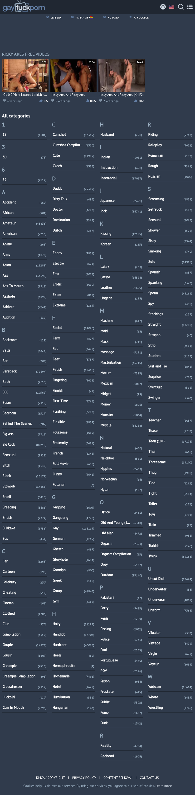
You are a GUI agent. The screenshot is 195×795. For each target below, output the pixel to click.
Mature (121, 373)
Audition (24, 317)
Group (73, 590)
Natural (121, 447)
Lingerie (121, 298)
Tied (170, 483)
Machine (121, 320)
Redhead (121, 756)
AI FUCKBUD (141, 17)
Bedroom (24, 413)
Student (170, 355)
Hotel (73, 686)
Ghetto (73, 549)
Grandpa (73, 570)
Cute (73, 155)
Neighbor (121, 458)
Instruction (121, 167)
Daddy (73, 188)
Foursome (73, 432)
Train (170, 524)
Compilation (24, 634)
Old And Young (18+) (121, 522)
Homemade (73, 676)
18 (24, 134)
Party (121, 608)
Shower (170, 230)
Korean (121, 244)
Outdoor (121, 575)
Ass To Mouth (24, 286)
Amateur (24, 223)
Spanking (170, 282)
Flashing (73, 411)
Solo (170, 261)
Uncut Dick (170, 578)
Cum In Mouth (24, 707)
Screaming (170, 199)
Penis (121, 618)
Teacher (170, 420)
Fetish (73, 369)
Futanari (73, 484)
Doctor (73, 209)
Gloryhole (73, 559)
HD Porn (113, 17)
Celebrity (24, 582)
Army (24, 254)
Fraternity (73, 442)
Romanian (170, 155)
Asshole (24, 296)
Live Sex (55, 17)
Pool (121, 649)
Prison (121, 681)
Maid (121, 331)
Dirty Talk (73, 199)
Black (24, 475)
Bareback (24, 371)
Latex (121, 266)
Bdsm (24, 402)
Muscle (121, 425)
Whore (170, 697)
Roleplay (170, 145)
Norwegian (121, 479)
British (24, 517)
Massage (121, 352)
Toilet (170, 503)
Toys (170, 514)
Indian (121, 157)
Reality (121, 745)
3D (24, 157)
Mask (121, 341)
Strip (170, 345)
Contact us (149, 777)
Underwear (170, 599)
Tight (170, 493)
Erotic (73, 284)
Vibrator (170, 632)
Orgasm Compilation (121, 554)
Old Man (121, 533)
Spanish (170, 272)
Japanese (121, 200)
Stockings (170, 314)
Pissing (121, 628)
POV (121, 670)
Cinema (24, 603)
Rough (170, 166)
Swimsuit (170, 387)
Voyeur (170, 664)
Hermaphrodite (73, 665)
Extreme (73, 305)
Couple (24, 644)
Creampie (24, 665)
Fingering (73, 380)
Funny (73, 474)
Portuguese (121, 660)
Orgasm (121, 543)
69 (24, 179)
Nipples (121, 468)
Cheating (24, 592)
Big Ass (24, 434)
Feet (73, 359)
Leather (121, 287)
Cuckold (24, 697)
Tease (170, 430)
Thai (170, 451)
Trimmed (170, 535)
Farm (73, 338)
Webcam (170, 686)
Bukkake (24, 528)
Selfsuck (170, 209)
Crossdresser (24, 686)
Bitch (24, 465)
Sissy (170, 240)
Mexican (121, 383)
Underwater (170, 589)
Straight (170, 324)
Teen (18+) (170, 441)
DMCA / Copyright (50, 777)
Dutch (73, 230)
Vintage (170, 643)
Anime (24, 244)
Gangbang (73, 517)
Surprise (170, 376)
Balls (24, 350)
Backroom (24, 339)
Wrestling (170, 707)
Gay (73, 528)
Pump (121, 712)
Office (121, 512)
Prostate (121, 691)
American (24, 233)
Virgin (170, 653)
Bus (24, 538)
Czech (73, 166)
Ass (24, 275)
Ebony (73, 253)
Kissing (121, 233)
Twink (170, 556)
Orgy (121, 564)
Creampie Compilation (24, 676)
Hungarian (73, 707)
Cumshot (73, 134)
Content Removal (117, 777)
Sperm (170, 293)
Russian (170, 176)
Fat (73, 348)
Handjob (73, 634)
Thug (170, 472)
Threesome (170, 462)
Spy (170, 303)
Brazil (24, 496)
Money (121, 404)
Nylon (121, 489)
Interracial (121, 178)
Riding (170, 134)
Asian (24, 265)
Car (24, 561)
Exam (73, 294)
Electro (73, 263)
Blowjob (24, 486)
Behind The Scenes (24, 423)
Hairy (73, 624)
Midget (121, 393)
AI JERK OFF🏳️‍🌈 (84, 17)
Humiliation (73, 697)
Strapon (170, 334)
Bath (24, 381)
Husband (121, 134)
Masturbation (121, 362)
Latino (121, 277)
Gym (73, 601)
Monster (121, 414)
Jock (121, 211)
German (73, 538)
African (24, 212)
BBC (24, 392)
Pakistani (121, 597)
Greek (73, 580)
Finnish (73, 390)
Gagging (73, 507)
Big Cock (24, 444)
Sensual (170, 219)
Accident (24, 202)
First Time (73, 401)
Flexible (73, 421)
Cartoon (24, 571)
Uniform (170, 610)
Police (121, 639)
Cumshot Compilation (73, 145)
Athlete (24, 306)
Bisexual (24, 455)
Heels (73, 655)
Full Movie (73, 463)
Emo (73, 273)
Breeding (24, 507)
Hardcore (73, 644)
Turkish (170, 545)
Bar (24, 360)
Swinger (170, 397)
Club (24, 624)
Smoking (170, 251)
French (73, 453)
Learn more (164, 785)
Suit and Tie (170, 366)
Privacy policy (84, 777)
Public (121, 702)
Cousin (24, 655)
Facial (73, 327)
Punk (121, 723)
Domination (73, 219)
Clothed (24, 613)
